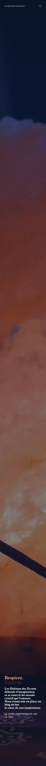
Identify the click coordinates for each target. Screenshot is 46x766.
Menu (40, 6)
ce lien (9, 717)
